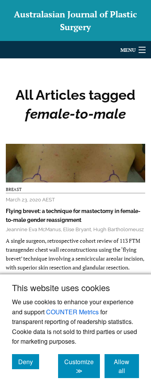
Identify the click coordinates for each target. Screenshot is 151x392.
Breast (14, 189)
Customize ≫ (82, 366)
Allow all (126, 366)
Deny (28, 361)
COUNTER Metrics (72, 311)
